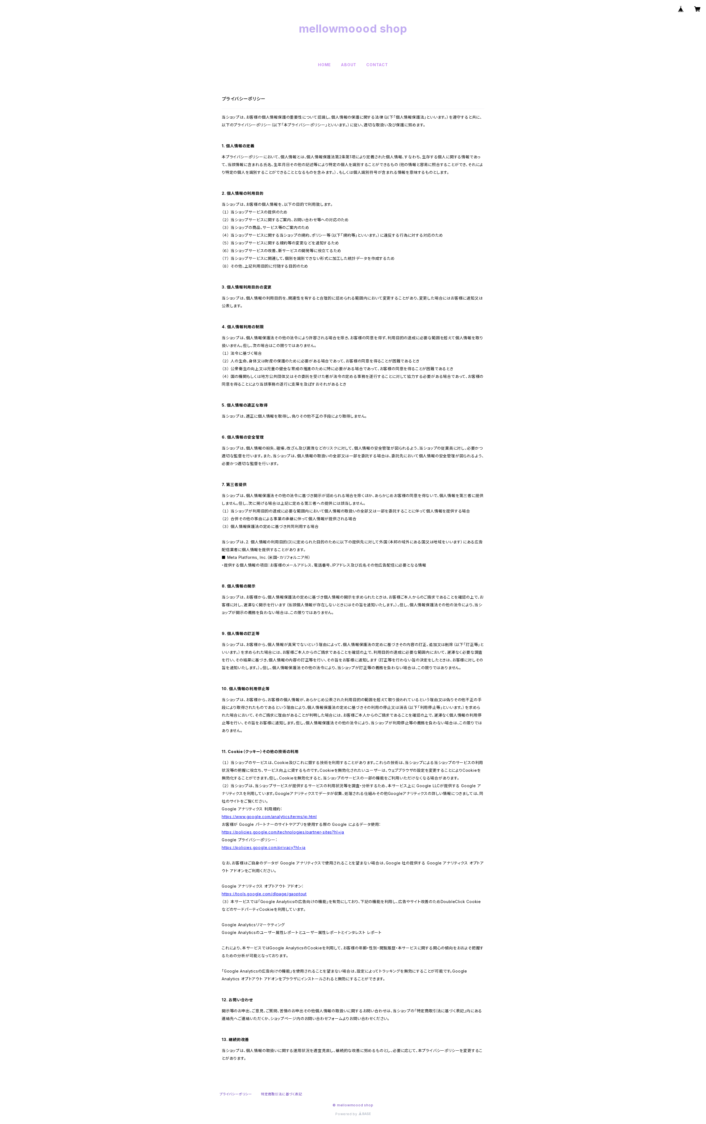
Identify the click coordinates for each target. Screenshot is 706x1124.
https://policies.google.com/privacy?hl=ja (264, 847)
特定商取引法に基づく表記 (281, 1094)
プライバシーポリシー (236, 1094)
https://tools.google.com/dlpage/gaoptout (264, 893)
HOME (324, 64)
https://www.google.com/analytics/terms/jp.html (269, 816)
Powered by (347, 1114)
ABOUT (348, 64)
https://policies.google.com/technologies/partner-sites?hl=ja (283, 832)
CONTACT (377, 64)
